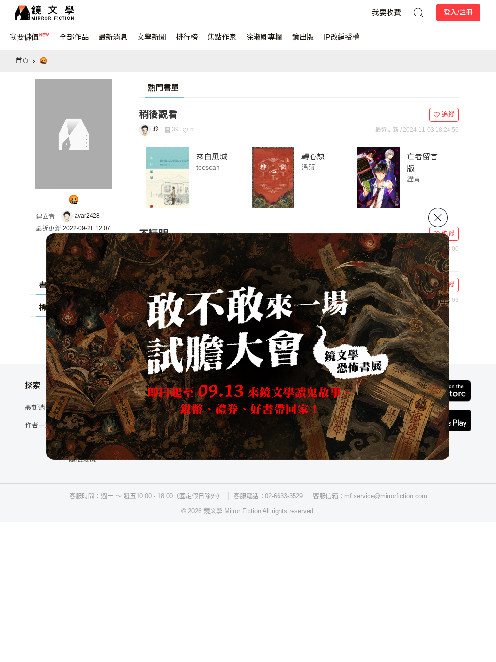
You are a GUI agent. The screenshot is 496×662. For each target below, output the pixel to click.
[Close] (438, 217)
